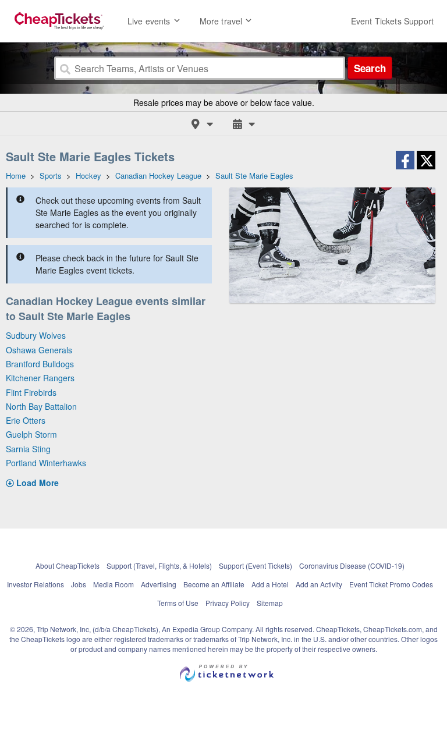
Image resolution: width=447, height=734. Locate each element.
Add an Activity (319, 584)
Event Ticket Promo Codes (391, 584)
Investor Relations (35, 584)
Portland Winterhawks (46, 463)
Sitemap (270, 603)
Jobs (78, 584)
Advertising (158, 584)
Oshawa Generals (39, 350)
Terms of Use (177, 603)
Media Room (113, 584)
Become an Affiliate (213, 584)
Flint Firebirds (31, 392)
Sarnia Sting (28, 449)
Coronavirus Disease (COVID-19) (352, 565)
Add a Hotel (270, 584)
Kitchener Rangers (40, 378)
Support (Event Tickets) (255, 565)
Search (370, 68)
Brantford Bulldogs (40, 364)
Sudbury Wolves (36, 335)
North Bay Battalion (41, 406)
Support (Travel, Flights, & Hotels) (159, 565)
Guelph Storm (31, 434)
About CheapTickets (68, 565)
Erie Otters (25, 420)
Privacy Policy (227, 603)
